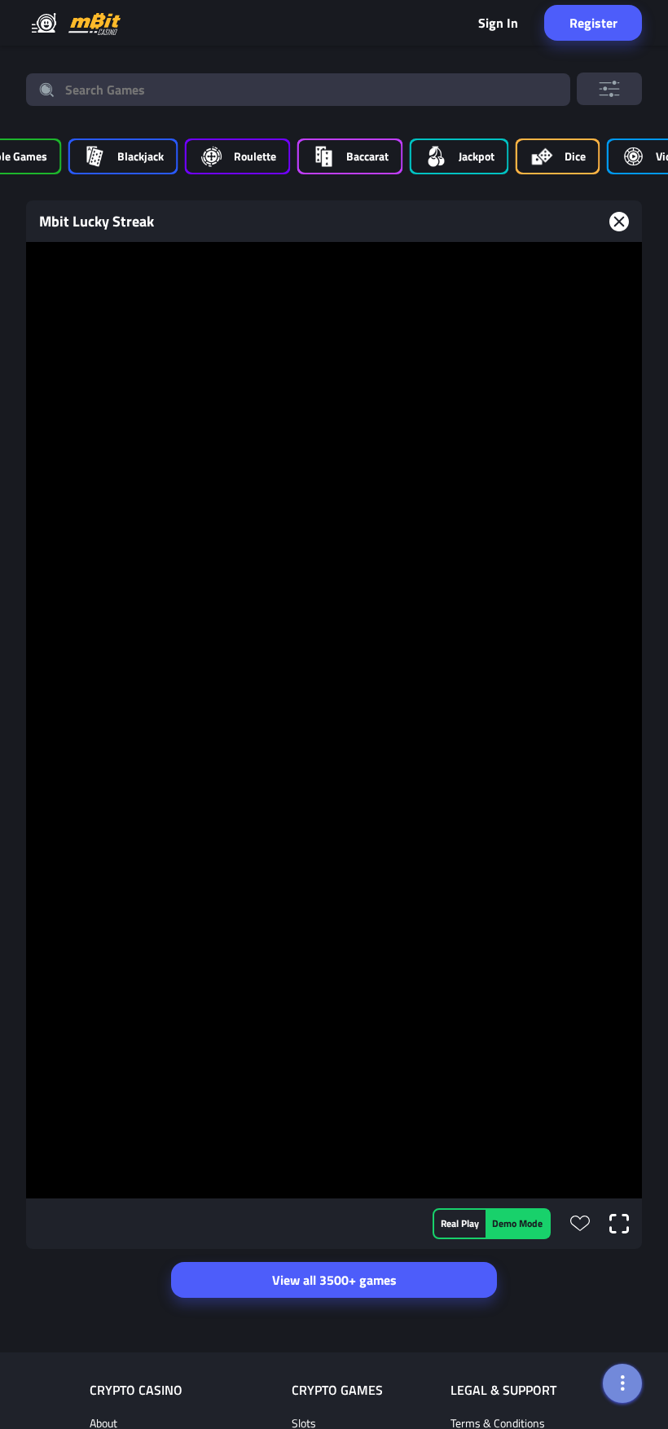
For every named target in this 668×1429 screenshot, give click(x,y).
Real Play (460, 1223)
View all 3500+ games (334, 1280)
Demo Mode (517, 1223)
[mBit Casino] (94, 23)
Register (593, 23)
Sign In (498, 23)
